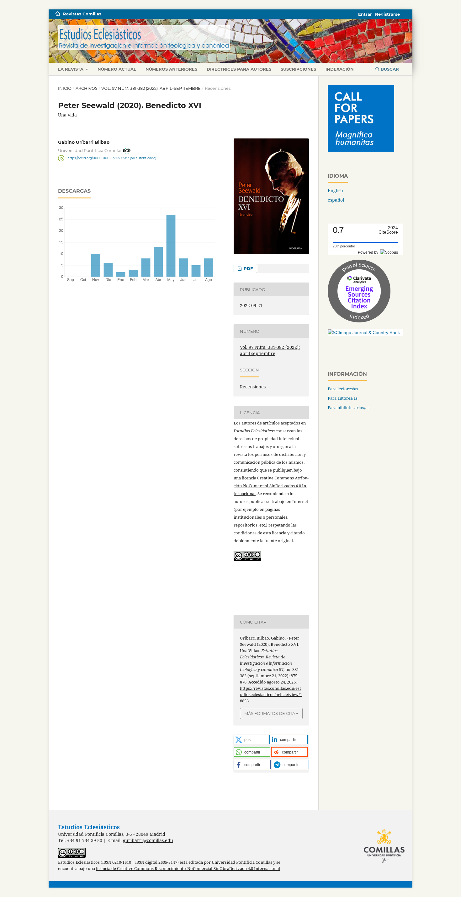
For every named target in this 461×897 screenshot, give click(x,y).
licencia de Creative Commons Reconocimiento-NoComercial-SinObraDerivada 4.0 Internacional (188, 868)
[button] (251, 739)
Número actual (117, 69)
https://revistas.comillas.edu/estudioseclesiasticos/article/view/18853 (271, 694)
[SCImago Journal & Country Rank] (364, 332)
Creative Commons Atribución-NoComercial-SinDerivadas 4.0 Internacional (271, 485)
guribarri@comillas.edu (148, 840)
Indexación (340, 69)
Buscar (389, 69)
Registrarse (387, 14)
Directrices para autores (239, 69)
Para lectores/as (343, 389)
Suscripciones (298, 69)
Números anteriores (171, 69)
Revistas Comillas (82, 13)
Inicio (65, 88)
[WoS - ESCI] (359, 321)
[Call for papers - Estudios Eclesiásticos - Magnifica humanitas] (361, 150)
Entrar (365, 14)
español (336, 200)
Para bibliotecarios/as (348, 407)
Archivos (87, 88)
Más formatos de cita (269, 713)
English (335, 190)
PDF (247, 268)
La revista (71, 69)
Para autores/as (343, 398)
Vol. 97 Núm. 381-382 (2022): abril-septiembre (151, 88)
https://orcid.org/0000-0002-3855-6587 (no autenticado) (111, 158)
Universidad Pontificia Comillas (242, 862)
